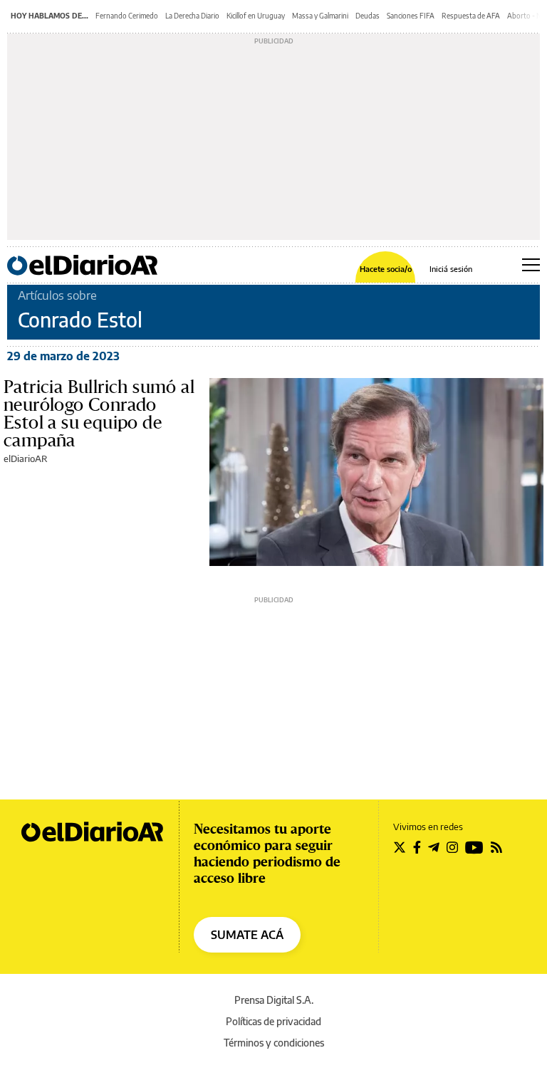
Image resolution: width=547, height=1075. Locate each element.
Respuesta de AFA (471, 15)
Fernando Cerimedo (126, 15)
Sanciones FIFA (410, 15)
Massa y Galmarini (320, 15)
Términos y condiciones (274, 1043)
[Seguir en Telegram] (433, 847)
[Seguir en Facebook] (417, 847)
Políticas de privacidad (273, 1021)
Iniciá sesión (450, 269)
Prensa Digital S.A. (273, 1000)
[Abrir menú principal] (531, 264)
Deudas (367, 15)
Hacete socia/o (386, 269)
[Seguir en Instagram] (452, 847)
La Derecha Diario (192, 15)
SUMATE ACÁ (247, 935)
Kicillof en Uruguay (255, 15)
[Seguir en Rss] (496, 847)
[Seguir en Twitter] (399, 847)
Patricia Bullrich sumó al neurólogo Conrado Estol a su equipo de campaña (99, 413)
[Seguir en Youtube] (474, 847)
